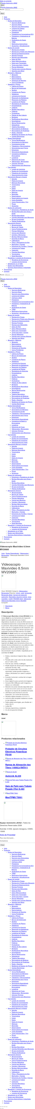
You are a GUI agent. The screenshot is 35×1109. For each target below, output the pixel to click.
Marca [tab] (7, 608)
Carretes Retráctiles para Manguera (23, 217)
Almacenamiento (17, 225)
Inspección (15, 250)
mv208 (10, 599)
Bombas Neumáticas (18, 215)
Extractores (15, 150)
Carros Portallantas (18, 82)
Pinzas (14, 204)
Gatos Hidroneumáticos (19, 61)
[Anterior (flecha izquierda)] (1, 1108)
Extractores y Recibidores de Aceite (23, 210)
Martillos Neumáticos (18, 109)
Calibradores (16, 240)
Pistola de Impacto (17, 181)
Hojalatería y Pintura (14, 84)
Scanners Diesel (17, 25)
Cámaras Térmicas (17, 163)
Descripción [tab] (9, 606)
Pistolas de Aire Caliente (19, 115)
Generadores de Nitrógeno (20, 142)
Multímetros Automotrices (19, 44)
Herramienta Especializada (20, 152)
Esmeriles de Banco (18, 239)
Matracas (14, 192)
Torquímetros (16, 185)
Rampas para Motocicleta (19, 57)
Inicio (5, 17)
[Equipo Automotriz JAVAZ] (8, 7)
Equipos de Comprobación (20, 171)
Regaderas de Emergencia (20, 260)
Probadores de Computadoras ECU (23, 34)
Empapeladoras (16, 106)
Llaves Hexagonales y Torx (20, 202)
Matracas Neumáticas (18, 183)
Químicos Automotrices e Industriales (19, 267)
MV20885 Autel (18, 599)
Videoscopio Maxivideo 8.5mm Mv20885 (13, 601)
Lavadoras (15, 158)
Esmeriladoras (16, 121)
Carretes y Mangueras (18, 235)
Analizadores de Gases (19, 40)
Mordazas (15, 117)
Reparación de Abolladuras (20, 98)
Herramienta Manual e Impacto (17, 177)
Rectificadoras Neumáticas (20, 119)
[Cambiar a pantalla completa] (3, 1106)
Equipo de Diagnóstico (15, 21)
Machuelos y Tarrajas (18, 244)
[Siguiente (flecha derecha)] (3, 1108)
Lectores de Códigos (18, 28)
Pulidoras (14, 111)
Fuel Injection (12, 167)
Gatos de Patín (16, 59)
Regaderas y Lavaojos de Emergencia (19, 258)
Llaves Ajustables (17, 200)
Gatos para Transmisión (19, 63)
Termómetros (16, 254)
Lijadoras (14, 107)
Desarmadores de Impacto (20, 198)
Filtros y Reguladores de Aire (21, 242)
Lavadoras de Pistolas (18, 102)
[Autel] (8, 582)
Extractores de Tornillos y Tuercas (22, 246)
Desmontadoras (16, 79)
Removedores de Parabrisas (20, 131)
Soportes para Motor (18, 71)
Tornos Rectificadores (18, 140)
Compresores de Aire (18, 144)
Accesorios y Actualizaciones (20, 46)
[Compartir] (4, 1106)
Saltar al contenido (5, 1)
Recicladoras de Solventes (20, 104)
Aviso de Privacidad (7, 834)
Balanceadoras (16, 77)
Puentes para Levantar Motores (21, 69)
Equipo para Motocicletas (15, 266)
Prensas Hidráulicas (18, 231)
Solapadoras (15, 125)
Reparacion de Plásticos (19, 100)
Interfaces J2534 (17, 30)
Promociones (8, 269)
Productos (7, 19)
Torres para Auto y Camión (20, 65)
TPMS (13, 42)
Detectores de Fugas (18, 160)
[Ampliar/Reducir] (1, 1106)
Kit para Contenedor (18, 219)
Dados (14, 188)
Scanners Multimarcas (18, 23)
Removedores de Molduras (20, 129)
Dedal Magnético (17, 256)
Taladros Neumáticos (18, 127)
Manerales (15, 194)
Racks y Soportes (17, 133)
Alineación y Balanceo (14, 73)
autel (22, 593)
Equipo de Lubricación (14, 208)
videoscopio (27, 599)
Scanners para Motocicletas (20, 26)
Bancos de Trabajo (17, 227)
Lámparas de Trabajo (18, 248)
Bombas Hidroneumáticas (20, 237)
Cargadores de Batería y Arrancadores (19, 155)
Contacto (6, 271)
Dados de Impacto (17, 190)
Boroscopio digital (6, 595)
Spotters (14, 90)
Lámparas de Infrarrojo (19, 96)
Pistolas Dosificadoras (18, 221)
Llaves (14, 187)
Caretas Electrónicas (18, 136)
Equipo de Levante (13, 48)
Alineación (15, 75)
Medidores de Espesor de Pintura (22, 134)
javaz (29, 597)
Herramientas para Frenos (20, 148)
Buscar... (2, 9)
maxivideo (4, 599)
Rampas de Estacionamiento (20, 53)
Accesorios (15, 206)
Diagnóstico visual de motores (18, 597)
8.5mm (18, 593)
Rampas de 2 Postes (18, 50)
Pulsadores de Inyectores (19, 173)
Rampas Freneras (17, 55)
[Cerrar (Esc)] (6, 1106)
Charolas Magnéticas (18, 252)
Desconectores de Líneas (19, 175)
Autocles (14, 179)
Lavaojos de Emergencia (19, 262)
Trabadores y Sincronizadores (21, 146)
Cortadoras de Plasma (18, 92)
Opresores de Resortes (19, 80)
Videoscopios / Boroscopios (20, 161)
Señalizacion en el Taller (15, 264)
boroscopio (28, 593)
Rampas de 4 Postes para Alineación (23, 52)
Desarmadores (16, 196)
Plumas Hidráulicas (17, 67)
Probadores (15, 32)
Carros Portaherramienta (19, 229)
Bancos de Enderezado (19, 88)
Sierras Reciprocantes (18, 123)
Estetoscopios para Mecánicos (21, 165)
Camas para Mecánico (19, 233)
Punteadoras (16, 113)
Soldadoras (15, 94)
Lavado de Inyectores (18, 169)
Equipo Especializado (14, 138)
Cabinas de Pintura (17, 86)
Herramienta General (14, 223)
